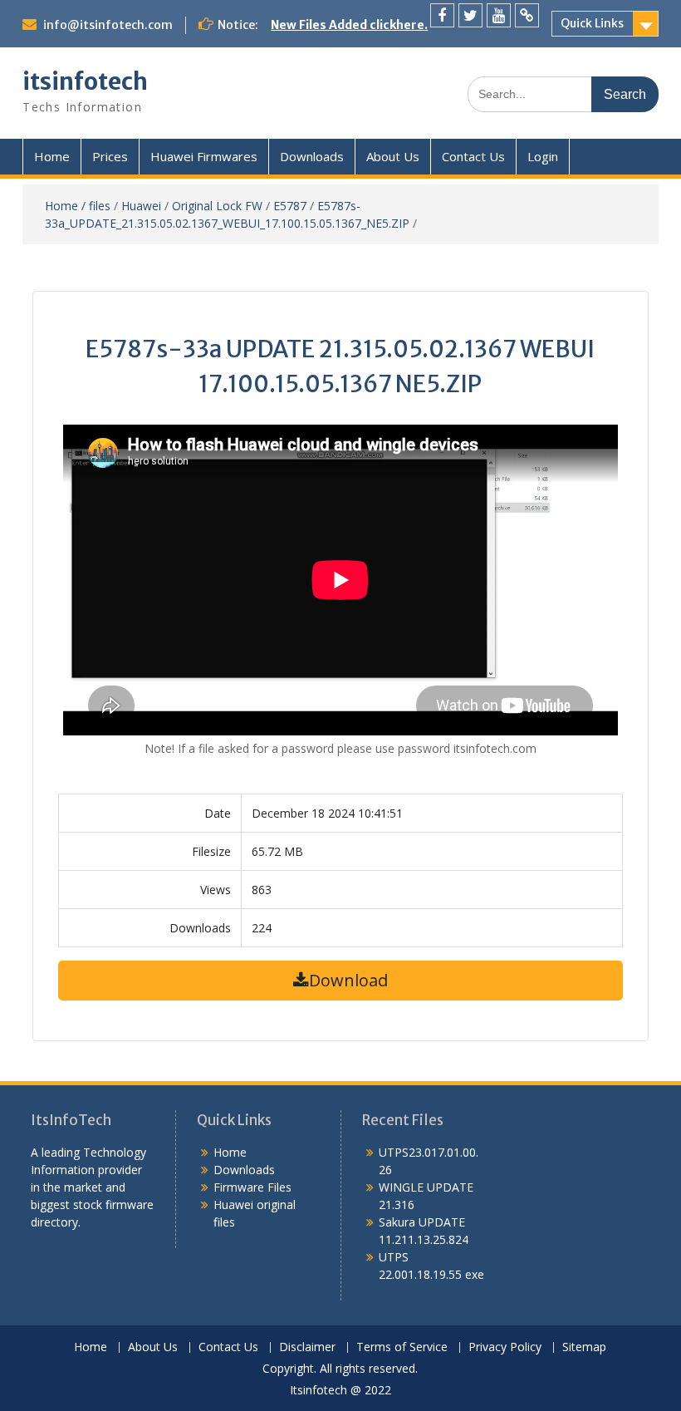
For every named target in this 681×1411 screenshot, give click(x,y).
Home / (67, 206)
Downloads (312, 156)
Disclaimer (307, 1347)
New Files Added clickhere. (349, 24)
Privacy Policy (504, 1347)
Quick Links (592, 23)
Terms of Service (402, 1347)
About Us (392, 156)
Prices (110, 156)
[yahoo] (527, 15)
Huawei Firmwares (203, 156)
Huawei (141, 206)
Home (52, 156)
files (99, 206)
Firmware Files (252, 1187)
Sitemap (584, 1347)
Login (542, 156)
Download (348, 980)
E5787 (289, 206)
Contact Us (473, 156)
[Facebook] (442, 15)
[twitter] (470, 15)
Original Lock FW (217, 206)
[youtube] (499, 15)
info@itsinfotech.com (108, 24)
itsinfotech (85, 81)
